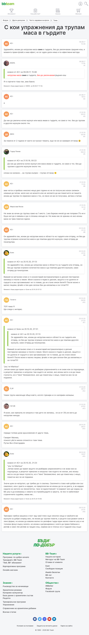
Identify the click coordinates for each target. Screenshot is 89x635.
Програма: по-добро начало (16, 557)
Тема (55, 20)
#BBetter (49, 586)
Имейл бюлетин (52, 572)
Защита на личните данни (47, 626)
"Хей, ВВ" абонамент (12, 563)
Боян (12, 253)
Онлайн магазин (10, 570)
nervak (12, 406)
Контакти (49, 578)
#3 (84, 116)
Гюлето (13, 300)
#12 (84, 391)
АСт (11, 43)
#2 (84, 99)
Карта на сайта (66, 626)
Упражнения (8, 605)
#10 (84, 302)
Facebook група (52, 591)
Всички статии (9, 612)
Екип (47, 566)
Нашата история (53, 557)
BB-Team (50, 553)
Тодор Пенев (15, 151)
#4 (84, 137)
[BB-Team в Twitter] (40, 619)
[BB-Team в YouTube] (49, 619)
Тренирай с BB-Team (12, 560)
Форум (5, 20)
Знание (7, 582)
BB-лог (48, 575)
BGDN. (12, 63)
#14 (83, 429)
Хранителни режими (12, 590)
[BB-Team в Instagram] (44, 619)
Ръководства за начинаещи (15, 586)
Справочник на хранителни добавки (19, 608)
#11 (84, 323)
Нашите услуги (11, 553)
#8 (84, 232)
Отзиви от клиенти (53, 562)
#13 (84, 408)
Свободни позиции (54, 569)
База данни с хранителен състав (18, 595)
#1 (84, 66)
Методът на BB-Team (55, 559)
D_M (11, 388)
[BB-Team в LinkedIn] (54, 619)
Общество (51, 582)
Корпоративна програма (14, 566)
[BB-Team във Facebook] (35, 619)
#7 (84, 209)
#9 (84, 255)
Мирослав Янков (16, 207)
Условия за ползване (25, 626)
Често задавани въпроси (39, 20)
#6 (84, 186)
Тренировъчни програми (14, 602)
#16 (84, 512)
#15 (84, 456)
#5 (84, 154)
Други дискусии (18, 20)
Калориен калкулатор (13, 593)
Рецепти (6, 598)
